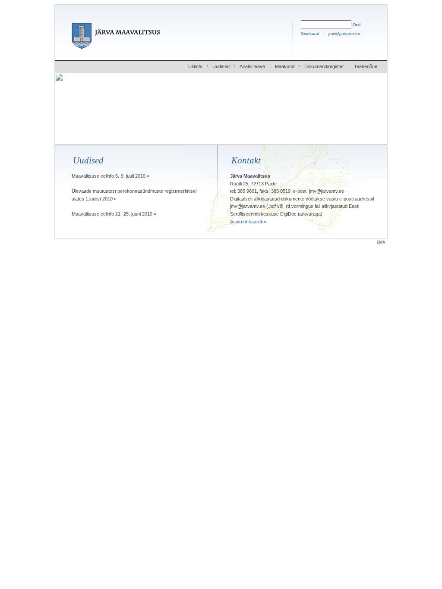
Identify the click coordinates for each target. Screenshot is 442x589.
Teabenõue (365, 66)
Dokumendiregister (324, 66)
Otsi (356, 24)
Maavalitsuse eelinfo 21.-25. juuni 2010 (113, 213)
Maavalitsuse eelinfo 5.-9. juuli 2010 (109, 176)
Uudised (221, 66)
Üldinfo (195, 66)
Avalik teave (252, 66)
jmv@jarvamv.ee (344, 33)
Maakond (284, 66)
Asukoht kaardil (247, 221)
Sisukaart (310, 33)
